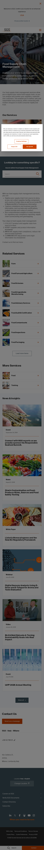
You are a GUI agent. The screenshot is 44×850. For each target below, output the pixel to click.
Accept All (30, 146)
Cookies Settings (21, 141)
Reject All (14, 146)
